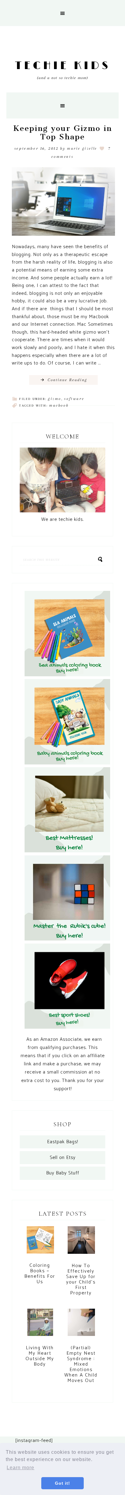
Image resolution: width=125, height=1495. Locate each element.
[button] (62, 13)
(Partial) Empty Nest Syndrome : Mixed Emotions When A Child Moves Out (80, 1364)
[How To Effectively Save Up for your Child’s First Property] (81, 1243)
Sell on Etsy (63, 1158)
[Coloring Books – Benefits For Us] (40, 1242)
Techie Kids (62, 65)
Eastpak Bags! (62, 1142)
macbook (59, 405)
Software (74, 399)
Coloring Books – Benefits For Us (39, 1273)
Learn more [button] (20, 1467)
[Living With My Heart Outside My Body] (40, 1325)
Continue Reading (67, 380)
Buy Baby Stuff (62, 1173)
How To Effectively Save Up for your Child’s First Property (81, 1279)
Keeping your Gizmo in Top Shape (62, 133)
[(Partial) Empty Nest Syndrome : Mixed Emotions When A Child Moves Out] (81, 1325)
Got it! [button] (62, 1483)
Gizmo (54, 399)
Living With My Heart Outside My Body (39, 1356)
